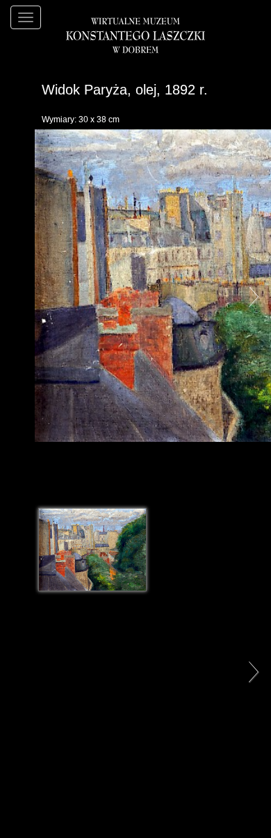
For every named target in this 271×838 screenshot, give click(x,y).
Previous (21, 296)
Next (250, 296)
